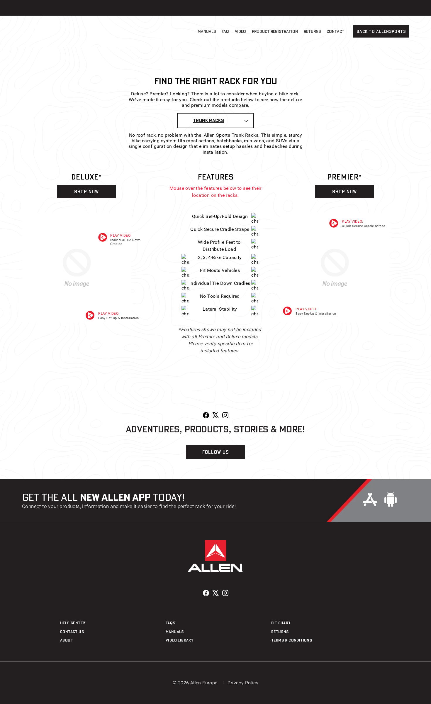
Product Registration (275, 31)
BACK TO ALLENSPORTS (381, 31)
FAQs (170, 623)
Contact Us (72, 631)
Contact (336, 31)
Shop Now (86, 191)
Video (240, 31)
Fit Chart (281, 623)
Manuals (207, 31)
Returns (312, 31)
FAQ (225, 31)
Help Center (72, 623)
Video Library (179, 640)
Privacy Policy (243, 683)
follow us (215, 452)
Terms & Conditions (291, 640)
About (66, 640)
